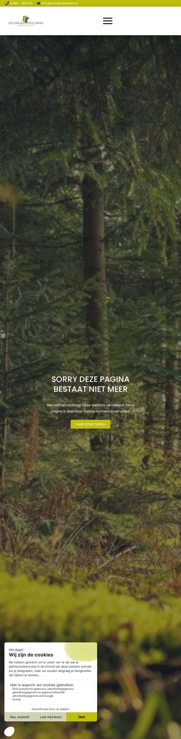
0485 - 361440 (21, 3)
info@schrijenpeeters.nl (59, 3)
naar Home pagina (90, 424)
